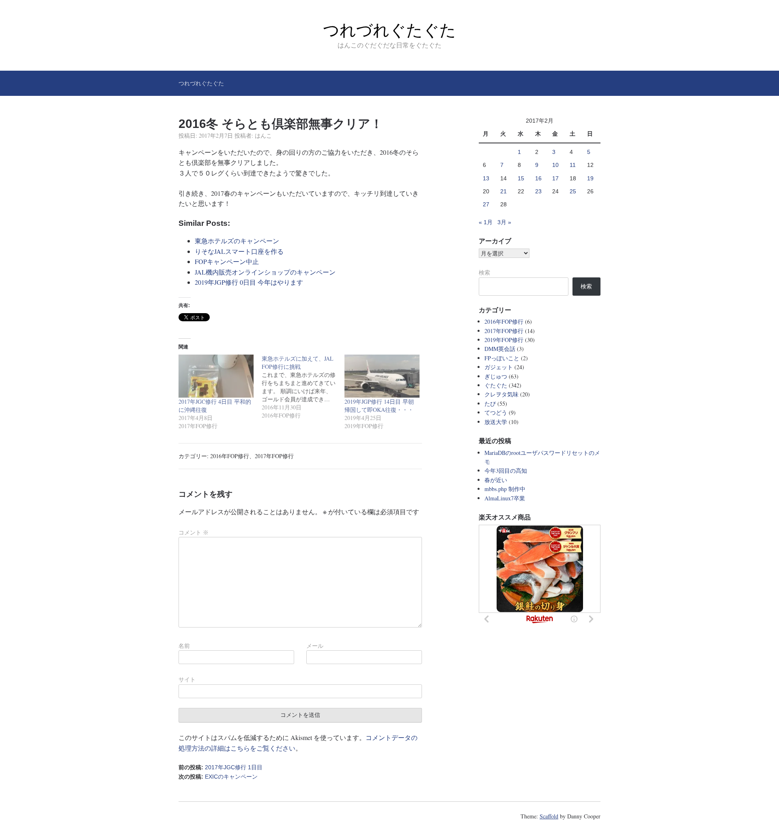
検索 (484, 272)
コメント (194, 532)
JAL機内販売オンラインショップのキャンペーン (265, 272)
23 (538, 191)
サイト (187, 679)
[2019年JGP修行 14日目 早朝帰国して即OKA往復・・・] (382, 376)
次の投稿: (218, 776)
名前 (184, 646)
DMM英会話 (499, 349)
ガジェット (498, 367)
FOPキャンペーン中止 (227, 261)
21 (503, 191)
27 (486, 204)
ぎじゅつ (495, 376)
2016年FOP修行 (229, 456)
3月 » (504, 222)
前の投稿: (221, 767)
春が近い (495, 480)
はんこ (263, 135)
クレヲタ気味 (501, 394)
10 (555, 165)
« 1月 (486, 222)
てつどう (495, 412)
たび (490, 403)
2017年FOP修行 (274, 456)
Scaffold (549, 816)
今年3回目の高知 (505, 470)
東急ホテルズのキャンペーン (237, 240)
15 (521, 178)
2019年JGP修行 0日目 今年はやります (249, 282)
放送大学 (495, 422)
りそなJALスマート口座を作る (239, 251)
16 (538, 178)
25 (573, 191)
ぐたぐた (495, 385)
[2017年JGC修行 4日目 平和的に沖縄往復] (216, 376)
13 (486, 178)
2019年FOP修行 (503, 340)
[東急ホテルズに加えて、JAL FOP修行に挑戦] (303, 387)
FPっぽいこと (501, 358)
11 (573, 165)
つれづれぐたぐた (389, 30)
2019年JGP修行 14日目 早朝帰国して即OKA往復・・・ (379, 405)
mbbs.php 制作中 (504, 489)
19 (590, 178)
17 (555, 178)
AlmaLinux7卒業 (504, 498)
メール (314, 646)
